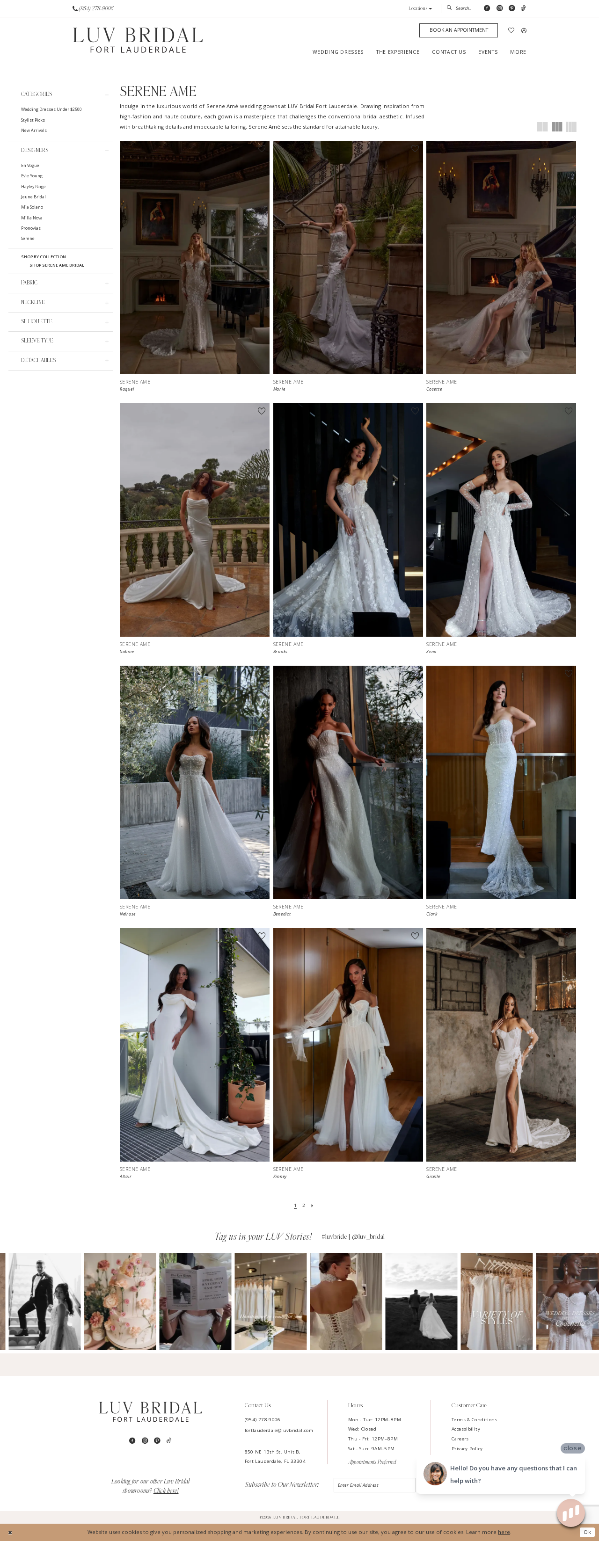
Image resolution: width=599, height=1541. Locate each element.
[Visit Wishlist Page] (511, 31)
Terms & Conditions (474, 1420)
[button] (420, 9)
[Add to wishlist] (262, 148)
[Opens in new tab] (36, 1301)
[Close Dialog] (10, 1532)
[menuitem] (93, 8)
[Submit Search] (450, 8)
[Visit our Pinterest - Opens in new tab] (511, 8)
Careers (460, 1439)
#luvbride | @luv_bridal (353, 1236)
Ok (588, 1531)
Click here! (166, 1491)
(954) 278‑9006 (263, 1420)
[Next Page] (311, 1205)
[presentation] (195, 257)
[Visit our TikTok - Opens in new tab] (523, 8)
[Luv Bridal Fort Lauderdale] (138, 40)
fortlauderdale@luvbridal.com (279, 1430)
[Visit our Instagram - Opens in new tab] (499, 8)
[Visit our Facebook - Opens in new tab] (486, 8)
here (504, 1531)
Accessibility (466, 1429)
